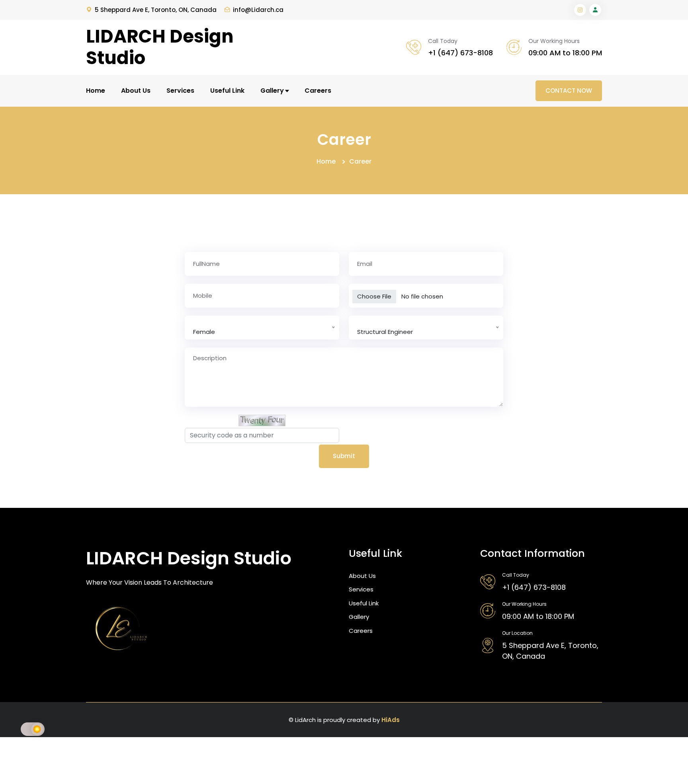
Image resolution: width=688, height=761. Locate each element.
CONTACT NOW (568, 90)
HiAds (390, 720)
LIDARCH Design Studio (160, 47)
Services (180, 90)
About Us (135, 90)
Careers (318, 90)
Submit (344, 456)
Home (95, 90)
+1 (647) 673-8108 (460, 53)
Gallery (272, 90)
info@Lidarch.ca (258, 10)
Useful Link (227, 90)
